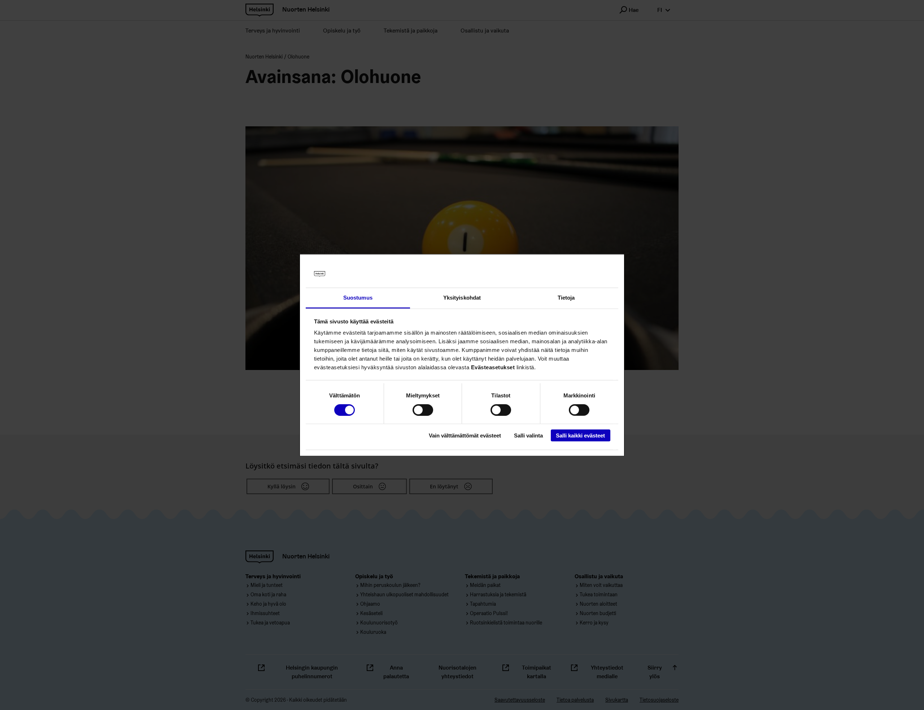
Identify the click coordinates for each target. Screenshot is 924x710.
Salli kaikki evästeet (580, 435)
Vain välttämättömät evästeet (465, 435)
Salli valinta (528, 435)
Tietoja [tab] (566, 298)
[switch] (423, 409)
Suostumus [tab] (357, 298)
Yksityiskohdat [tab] (462, 298)
